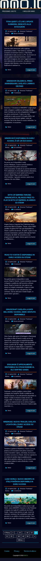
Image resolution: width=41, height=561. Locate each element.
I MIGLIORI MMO (29, 11)
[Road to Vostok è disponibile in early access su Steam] (20, 272)
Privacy (16, 551)
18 (27, 533)
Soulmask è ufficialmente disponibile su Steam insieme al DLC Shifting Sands (19, 367)
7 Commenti (17, 93)
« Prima (7, 533)
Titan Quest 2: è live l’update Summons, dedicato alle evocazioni (19, 24)
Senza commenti (18, 33)
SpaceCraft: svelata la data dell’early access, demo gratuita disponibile (19, 312)
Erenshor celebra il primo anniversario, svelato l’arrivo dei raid (19, 83)
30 (19, 536)
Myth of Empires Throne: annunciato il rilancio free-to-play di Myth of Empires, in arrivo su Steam (19, 199)
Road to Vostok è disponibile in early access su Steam (19, 256)
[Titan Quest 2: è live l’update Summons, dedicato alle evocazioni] (20, 41)
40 (23, 536)
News (9, 70)
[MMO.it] (20, 4)
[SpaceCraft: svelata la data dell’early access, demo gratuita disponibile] (20, 329)
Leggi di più (31, 70)
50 (27, 536)
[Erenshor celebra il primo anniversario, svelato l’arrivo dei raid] (20, 101)
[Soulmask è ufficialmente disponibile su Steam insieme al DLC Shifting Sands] (20, 384)
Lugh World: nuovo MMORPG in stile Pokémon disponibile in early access (19, 481)
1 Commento (17, 491)
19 (31, 533)
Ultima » (21, 540)
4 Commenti (17, 209)
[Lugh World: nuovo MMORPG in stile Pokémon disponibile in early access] (20, 499)
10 (20, 533)
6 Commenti (17, 376)
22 (11, 536)
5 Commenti (17, 433)
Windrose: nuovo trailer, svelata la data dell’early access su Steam (19, 424)
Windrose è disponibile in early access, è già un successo (20, 139)
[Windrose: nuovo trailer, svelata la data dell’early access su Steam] (20, 442)
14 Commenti (17, 147)
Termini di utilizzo (30, 551)
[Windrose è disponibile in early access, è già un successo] (20, 155)
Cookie (6, 551)
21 (7, 536)
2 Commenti (17, 264)
